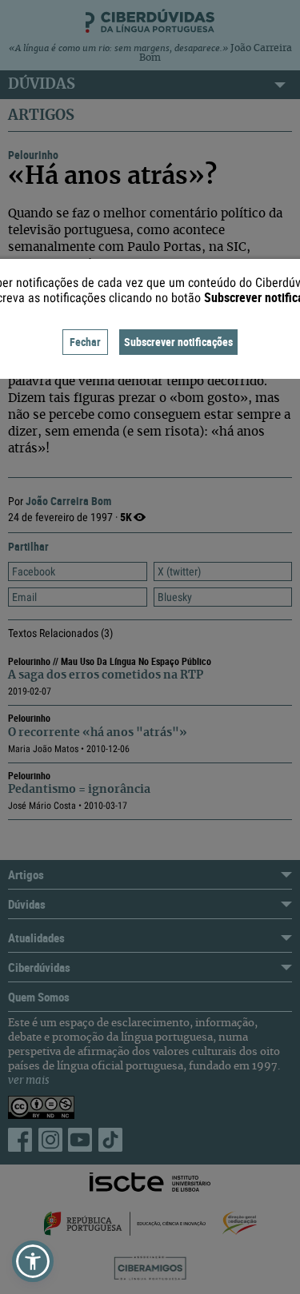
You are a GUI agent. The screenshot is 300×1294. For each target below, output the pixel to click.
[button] (33, 1261)
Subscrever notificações (178, 341)
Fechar (85, 341)
